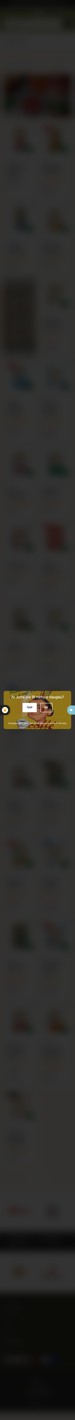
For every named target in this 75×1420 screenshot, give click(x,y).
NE (46, 707)
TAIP (29, 707)
